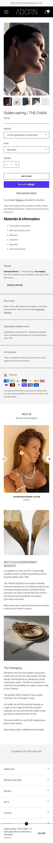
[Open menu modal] (6, 12)
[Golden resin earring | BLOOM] (26, 459)
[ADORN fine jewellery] (26, 12)
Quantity (7, 158)
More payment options (27, 193)
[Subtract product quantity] (16, 164)
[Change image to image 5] (45, 101)
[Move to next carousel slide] (49, 459)
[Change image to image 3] (26, 101)
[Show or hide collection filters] (26, 823)
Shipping (19, 200)
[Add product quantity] (6, 164)
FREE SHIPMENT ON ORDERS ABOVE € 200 (26, 3)
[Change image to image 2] (17, 101)
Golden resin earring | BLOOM (26, 497)
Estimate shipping (15, 285)
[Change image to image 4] (36, 101)
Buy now (41, 833)
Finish (6, 143)
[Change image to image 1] (8, 101)
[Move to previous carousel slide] (4, 459)
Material (7, 129)
